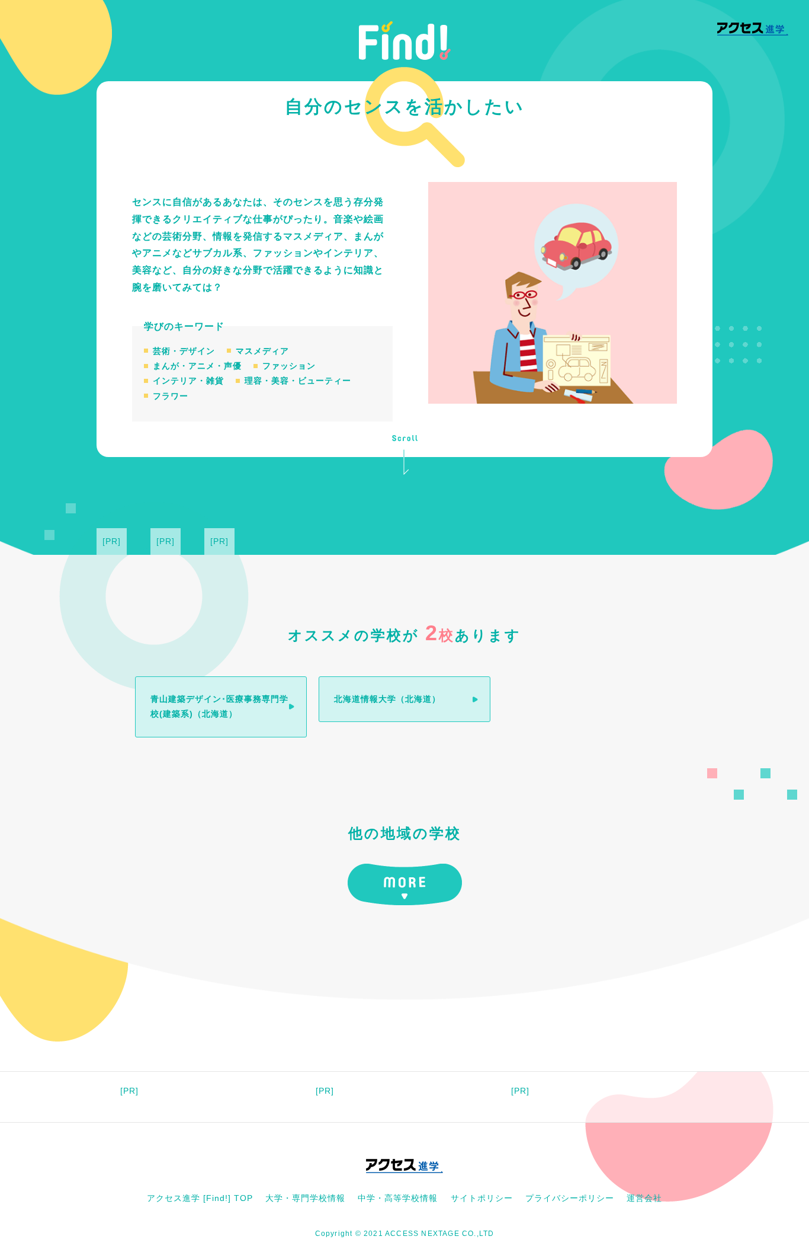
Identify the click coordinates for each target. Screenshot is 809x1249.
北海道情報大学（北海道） (387, 699)
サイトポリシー (482, 1198)
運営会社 (644, 1198)
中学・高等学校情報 (398, 1198)
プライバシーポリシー (569, 1198)
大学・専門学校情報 (305, 1198)
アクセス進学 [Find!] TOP (200, 1198)
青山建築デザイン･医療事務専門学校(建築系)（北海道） (219, 706)
